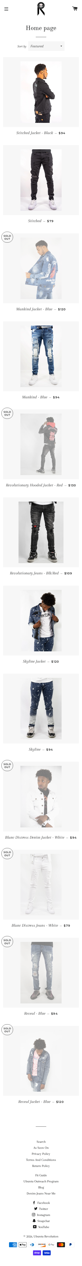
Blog (41, 1187)
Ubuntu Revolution (46, 1236)
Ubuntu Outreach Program (41, 1181)
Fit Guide (41, 1175)
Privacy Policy (41, 1154)
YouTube (43, 1227)
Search (41, 1142)
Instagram (43, 1215)
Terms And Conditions (41, 1160)
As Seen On (41, 1148)
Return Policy (41, 1166)
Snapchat (43, 1221)
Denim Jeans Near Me (41, 1193)
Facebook (43, 1203)
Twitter (43, 1209)
